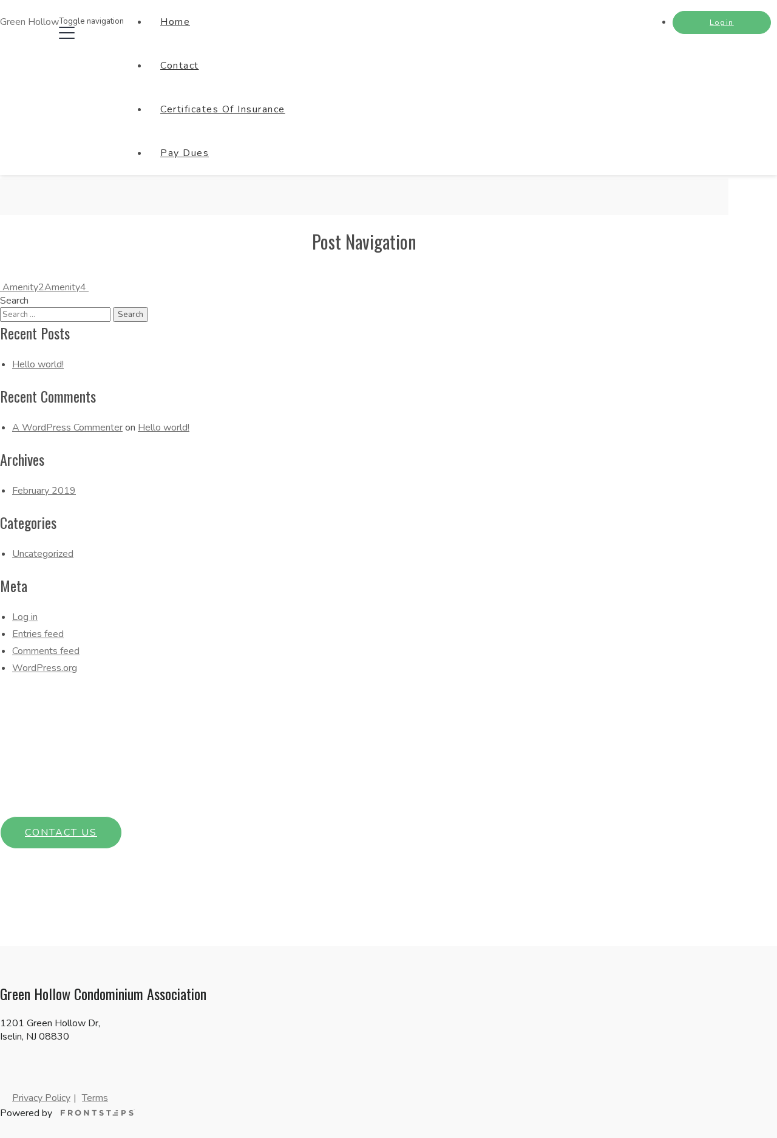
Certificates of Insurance (222, 109)
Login (722, 22)
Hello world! (38, 364)
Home (175, 22)
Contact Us (61, 832)
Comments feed (46, 651)
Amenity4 (66, 287)
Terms (95, 1098)
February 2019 (44, 490)
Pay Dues (184, 153)
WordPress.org (44, 668)
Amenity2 (22, 287)
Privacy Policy (41, 1098)
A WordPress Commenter (67, 427)
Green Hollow (29, 22)
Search (14, 300)
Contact (179, 65)
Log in (25, 617)
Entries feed (38, 634)
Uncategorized (42, 553)
